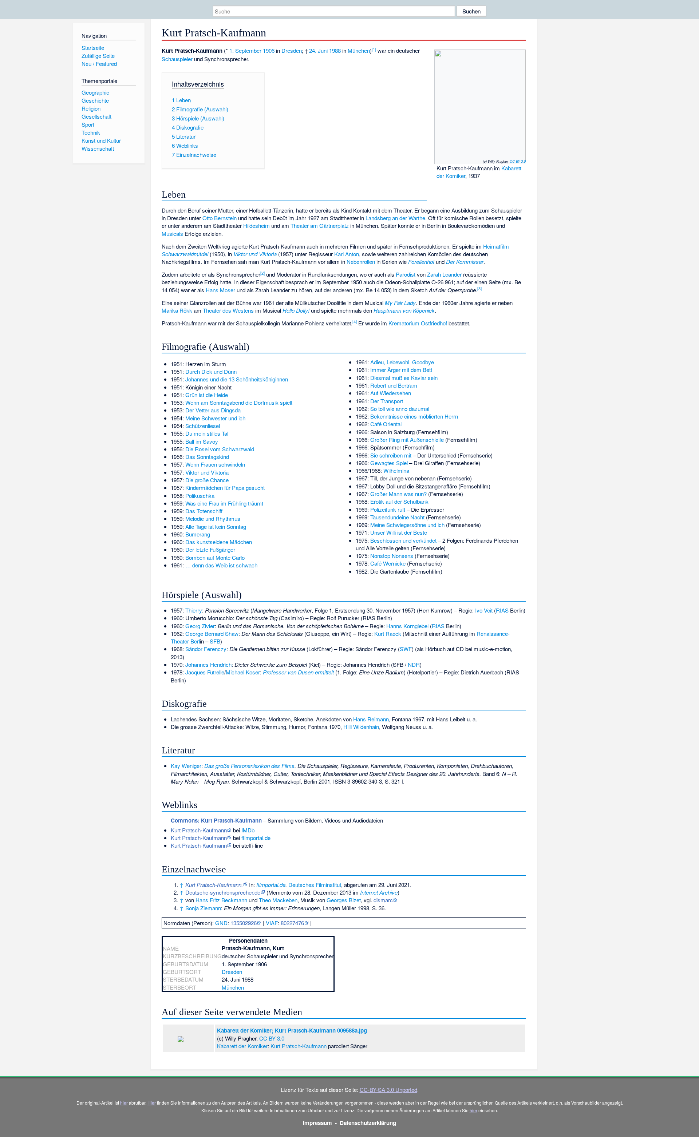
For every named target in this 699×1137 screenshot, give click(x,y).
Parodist (405, 274)
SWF (406, 649)
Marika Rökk (177, 310)
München (359, 50)
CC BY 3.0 (518, 161)
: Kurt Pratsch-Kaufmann (216, 820)
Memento (279, 892)
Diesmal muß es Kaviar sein (404, 377)
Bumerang (197, 534)
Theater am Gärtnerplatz (320, 225)
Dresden (291, 50)
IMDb (247, 830)
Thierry (193, 610)
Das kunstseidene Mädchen (218, 542)
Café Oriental (386, 424)
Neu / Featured (99, 63)
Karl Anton (346, 254)
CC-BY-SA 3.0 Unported (388, 1089)
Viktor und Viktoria (207, 472)
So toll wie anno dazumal (399, 408)
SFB (215, 641)
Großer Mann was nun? (398, 494)
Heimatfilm (496, 246)
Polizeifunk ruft (387, 509)
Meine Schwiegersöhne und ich (407, 524)
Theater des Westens (228, 310)
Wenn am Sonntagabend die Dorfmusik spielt (238, 402)
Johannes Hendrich (208, 664)
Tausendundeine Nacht (397, 517)
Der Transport (386, 401)
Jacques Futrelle (204, 672)
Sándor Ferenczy (205, 649)
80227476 (292, 923)
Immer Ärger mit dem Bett (401, 369)
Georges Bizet (344, 900)
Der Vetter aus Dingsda (213, 410)
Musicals (172, 233)
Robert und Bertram (393, 385)
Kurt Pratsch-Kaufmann (199, 830)
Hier (151, 1103)
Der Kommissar (464, 261)
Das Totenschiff (203, 511)
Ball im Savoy (201, 441)
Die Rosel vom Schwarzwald (219, 449)
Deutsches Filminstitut (314, 884)
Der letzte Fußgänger (210, 549)
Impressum (317, 1123)
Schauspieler (177, 59)
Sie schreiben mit (390, 455)
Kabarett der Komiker (242, 1046)
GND (221, 923)
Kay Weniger (186, 765)
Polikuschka (199, 495)
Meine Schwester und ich (215, 418)
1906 (269, 50)
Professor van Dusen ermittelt (298, 672)
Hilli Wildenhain (361, 726)
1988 (335, 50)
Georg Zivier (200, 626)
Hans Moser (220, 290)
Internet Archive (379, 892)
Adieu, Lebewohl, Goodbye (402, 362)
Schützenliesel (202, 425)
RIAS (502, 610)
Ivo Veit (484, 610)
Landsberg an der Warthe (395, 218)
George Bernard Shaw (211, 633)
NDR (414, 664)
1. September (245, 50)
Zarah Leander (444, 274)
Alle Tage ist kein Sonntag (215, 526)
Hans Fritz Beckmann (221, 900)
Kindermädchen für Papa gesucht (225, 487)
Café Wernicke (388, 563)
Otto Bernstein (219, 218)
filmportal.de (255, 837)
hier (124, 1103)
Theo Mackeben (278, 900)
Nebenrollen (361, 261)
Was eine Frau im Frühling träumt (224, 503)
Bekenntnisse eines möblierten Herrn (414, 416)
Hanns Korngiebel (407, 626)
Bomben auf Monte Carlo (215, 557)
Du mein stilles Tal (206, 433)
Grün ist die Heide (206, 395)
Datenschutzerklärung (368, 1123)
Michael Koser (243, 672)
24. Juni (318, 50)
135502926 (243, 923)
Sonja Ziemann (203, 908)
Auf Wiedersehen (390, 393)
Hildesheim (256, 225)
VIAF (272, 923)
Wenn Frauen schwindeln (215, 464)
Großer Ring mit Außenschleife (407, 439)
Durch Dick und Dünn (211, 371)
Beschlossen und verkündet (403, 540)
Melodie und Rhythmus (212, 518)
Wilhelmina (396, 470)
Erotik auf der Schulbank (399, 501)
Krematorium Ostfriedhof (417, 323)
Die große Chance (207, 480)
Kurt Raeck (387, 633)
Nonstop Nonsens (391, 555)
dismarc (383, 900)
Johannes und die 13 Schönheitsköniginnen (236, 379)
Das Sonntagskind (207, 456)
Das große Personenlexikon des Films (249, 765)
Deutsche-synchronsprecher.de (222, 892)
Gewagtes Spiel (389, 463)
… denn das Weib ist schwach (221, 565)
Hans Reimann (371, 719)
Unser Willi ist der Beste (398, 532)
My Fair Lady (400, 302)
